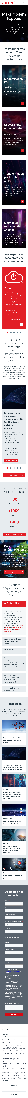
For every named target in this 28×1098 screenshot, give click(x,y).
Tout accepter (14, 1085)
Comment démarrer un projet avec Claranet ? (12, 689)
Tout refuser (14, 1089)
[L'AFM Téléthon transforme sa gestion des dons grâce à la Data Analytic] (20, 468)
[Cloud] (7, 332)
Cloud (4, 1036)
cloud (21, 625)
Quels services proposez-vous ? (10, 651)
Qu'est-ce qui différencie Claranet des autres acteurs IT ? (12, 641)
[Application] (14, 332)
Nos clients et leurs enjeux (13, 475)
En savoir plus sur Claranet (13, 534)
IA (9, 627)
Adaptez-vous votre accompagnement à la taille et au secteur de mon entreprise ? (11, 678)
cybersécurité (16, 627)
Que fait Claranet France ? (12, 604)
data (6, 627)
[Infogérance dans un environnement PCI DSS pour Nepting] (17, 468)
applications (7, 629)
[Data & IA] (11, 332)
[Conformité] (17, 332)
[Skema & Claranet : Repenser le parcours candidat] (11, 468)
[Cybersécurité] (20, 332)
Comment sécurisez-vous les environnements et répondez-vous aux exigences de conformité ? (12, 663)
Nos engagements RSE (13, 572)
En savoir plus (10, 460)
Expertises (4, 1032)
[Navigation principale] (25, 2)
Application (5, 1034)
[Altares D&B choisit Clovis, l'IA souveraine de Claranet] (14, 468)
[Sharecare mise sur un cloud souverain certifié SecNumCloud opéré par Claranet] (7, 468)
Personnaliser (14, 1094)
